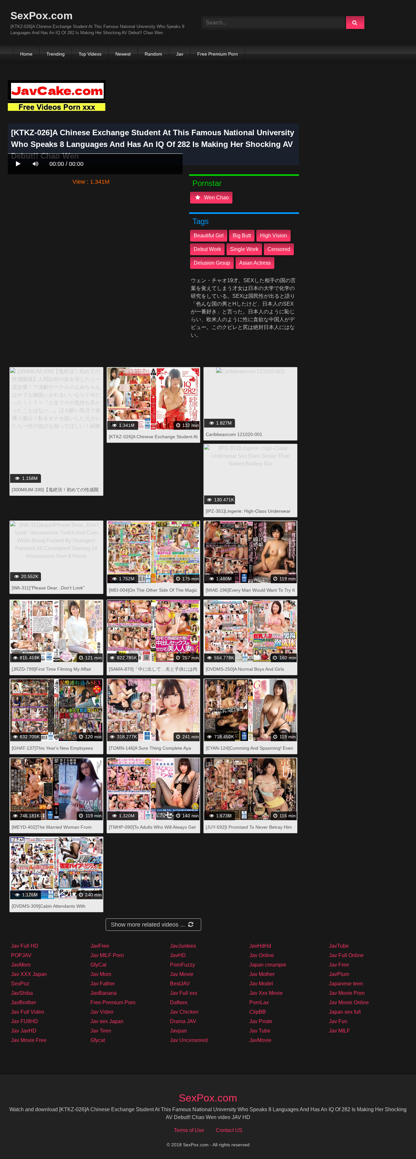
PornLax (259, 1002)
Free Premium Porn (217, 54)
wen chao (216, 197)
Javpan (178, 1031)
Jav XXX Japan (29, 974)
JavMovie (260, 1040)
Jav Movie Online (349, 1002)
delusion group (212, 263)
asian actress (255, 263)
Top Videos (90, 54)
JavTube (339, 946)
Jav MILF (339, 1031)
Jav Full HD (24, 946)
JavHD (178, 955)
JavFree (99, 946)
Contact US (229, 1130)
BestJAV (180, 983)
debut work (207, 249)
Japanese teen (346, 983)
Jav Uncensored (189, 1040)
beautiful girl (209, 235)
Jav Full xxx (183, 993)
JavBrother (23, 1002)
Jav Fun (338, 1021)
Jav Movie (181, 974)
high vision (273, 235)
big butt (242, 235)
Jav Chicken (184, 1012)
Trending (55, 54)
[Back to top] (394, 1139)
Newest (123, 54)
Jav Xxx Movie (266, 993)
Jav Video (101, 1012)
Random (153, 54)
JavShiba (22, 993)
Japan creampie (267, 965)
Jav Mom (100, 974)
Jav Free (339, 965)
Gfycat (97, 1040)
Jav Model (261, 983)
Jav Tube (259, 1031)
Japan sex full (345, 1012)
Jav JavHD (23, 1031)
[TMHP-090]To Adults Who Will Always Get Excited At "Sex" (152, 830)
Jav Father (102, 983)
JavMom (21, 965)
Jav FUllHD (24, 1021)
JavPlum (339, 974)
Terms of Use (189, 1130)
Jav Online (261, 955)
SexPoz (20, 983)
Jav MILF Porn (107, 955)
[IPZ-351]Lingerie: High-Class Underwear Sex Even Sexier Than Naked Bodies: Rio (248, 514)
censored (278, 249)
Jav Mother (262, 974)
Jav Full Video (27, 1012)
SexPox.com (41, 15)
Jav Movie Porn (347, 993)
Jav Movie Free (28, 1040)
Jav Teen (100, 1031)
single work (244, 249)
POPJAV (21, 955)
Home (26, 54)
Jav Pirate (260, 1021)
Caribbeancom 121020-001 (234, 434)
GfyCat (98, 965)
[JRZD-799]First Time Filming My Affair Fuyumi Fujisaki (51, 672)
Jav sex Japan (107, 1021)
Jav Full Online (346, 955)
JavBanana (103, 993)
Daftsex (179, 1002)
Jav (179, 54)
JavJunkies (183, 946)
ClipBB (257, 1012)
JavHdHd (260, 946)
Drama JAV (183, 1021)
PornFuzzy (182, 965)
